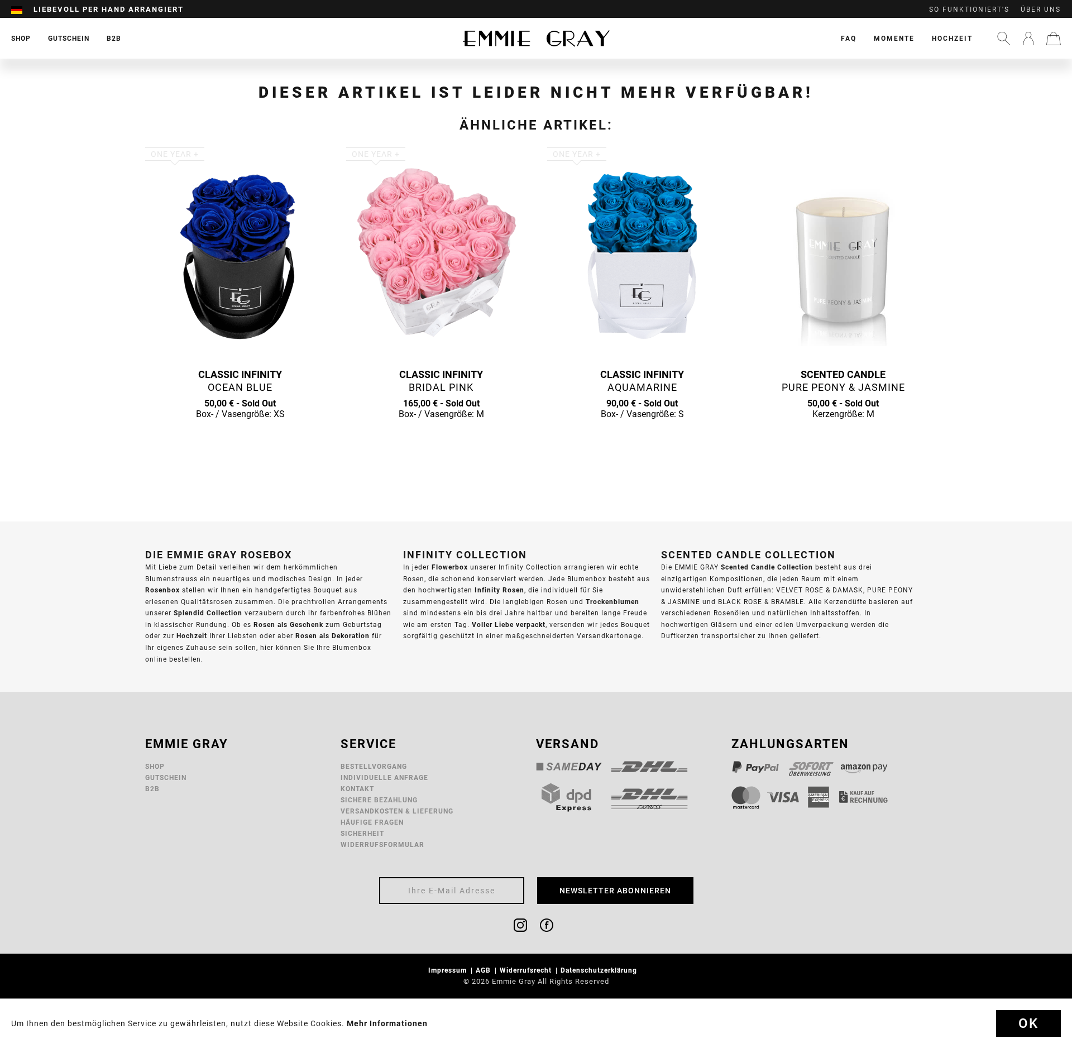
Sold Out (240, 435)
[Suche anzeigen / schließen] (1004, 38)
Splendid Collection (208, 613)
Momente (894, 38)
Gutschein (165, 777)
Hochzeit (952, 38)
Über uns (1041, 9)
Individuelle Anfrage (384, 777)
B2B (152, 788)
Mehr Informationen (387, 1023)
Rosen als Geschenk (288, 624)
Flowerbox (450, 567)
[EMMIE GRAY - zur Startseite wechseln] (536, 38)
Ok (1028, 1023)
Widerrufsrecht (527, 970)
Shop (155, 766)
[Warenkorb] (1053, 38)
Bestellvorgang (374, 766)
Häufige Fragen (372, 822)
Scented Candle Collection (767, 567)
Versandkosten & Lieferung (397, 811)
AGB (484, 970)
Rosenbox (162, 590)
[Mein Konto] (1028, 38)
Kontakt (357, 788)
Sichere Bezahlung (379, 800)
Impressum (448, 970)
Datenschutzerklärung (600, 970)
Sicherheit (362, 833)
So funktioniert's (969, 9)
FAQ (848, 38)
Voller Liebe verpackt (508, 624)
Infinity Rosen (499, 590)
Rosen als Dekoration (332, 635)
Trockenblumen (612, 601)
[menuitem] (22, 9)
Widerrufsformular (382, 844)
